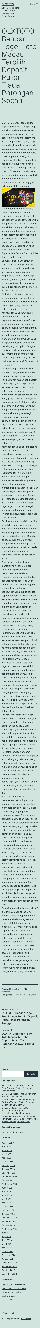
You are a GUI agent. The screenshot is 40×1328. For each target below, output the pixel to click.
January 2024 (8, 1259)
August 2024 (8, 1233)
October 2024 (8, 1225)
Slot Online (7, 1300)
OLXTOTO (8, 4)
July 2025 (6, 1191)
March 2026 (7, 1161)
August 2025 (8, 1188)
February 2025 (8, 1210)
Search (5, 1069)
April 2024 (6, 1248)
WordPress (26, 1318)
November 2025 (9, 1176)
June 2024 (7, 1240)
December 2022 (9, 1274)
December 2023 (9, 1262)
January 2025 (8, 1214)
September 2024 (10, 1229)
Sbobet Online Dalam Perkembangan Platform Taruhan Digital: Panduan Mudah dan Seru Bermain (19, 1102)
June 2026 (7, 1150)
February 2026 (8, 1165)
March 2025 (7, 1206)
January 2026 (8, 1169)
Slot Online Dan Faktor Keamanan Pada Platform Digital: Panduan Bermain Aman (17, 1088)
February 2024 (9, 1255)
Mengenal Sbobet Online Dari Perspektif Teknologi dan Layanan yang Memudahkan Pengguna (18, 1110)
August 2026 (8, 1143)
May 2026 (6, 1154)
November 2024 (9, 1221)
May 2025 (6, 1199)
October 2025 (8, 1180)
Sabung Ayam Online (11, 1292)
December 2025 (9, 1173)
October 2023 (8, 1270)
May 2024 (6, 1244)
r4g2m (7, 992)
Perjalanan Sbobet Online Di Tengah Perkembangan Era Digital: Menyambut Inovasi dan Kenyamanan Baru (20, 1119)
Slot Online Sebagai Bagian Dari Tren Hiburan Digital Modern (19, 1095)
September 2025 (9, 1184)
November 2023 (9, 1266)
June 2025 (7, 1195)
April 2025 (6, 1203)
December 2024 (9, 1218)
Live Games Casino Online (14, 1288)
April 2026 (6, 1158)
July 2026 (6, 1147)
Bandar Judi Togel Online (25, 995)
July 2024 (6, 1236)
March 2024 (7, 1251)
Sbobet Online (8, 1296)
